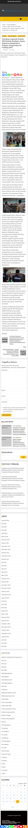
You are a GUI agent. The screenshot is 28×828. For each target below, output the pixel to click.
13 (14, 795)
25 (7, 801)
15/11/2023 (11, 50)
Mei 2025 (4, 569)
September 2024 (6, 594)
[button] (1, 19)
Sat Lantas (4, 735)
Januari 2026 (5, 543)
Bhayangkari (5, 676)
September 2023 (6, 633)
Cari (23, 457)
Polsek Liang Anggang (7, 718)
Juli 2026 (3, 523)
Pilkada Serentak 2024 (7, 696)
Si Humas (4, 760)
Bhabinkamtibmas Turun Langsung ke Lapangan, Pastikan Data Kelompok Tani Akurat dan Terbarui (13, 495)
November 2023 (6, 627)
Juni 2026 (4, 527)
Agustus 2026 (5, 520)
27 (14, 801)
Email (3, 396)
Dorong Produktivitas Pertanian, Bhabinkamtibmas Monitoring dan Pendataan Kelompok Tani (11, 486)
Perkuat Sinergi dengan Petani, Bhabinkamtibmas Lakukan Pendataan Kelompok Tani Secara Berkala (12, 503)
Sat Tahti (4, 747)
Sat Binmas (4, 728)
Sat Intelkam (5, 731)
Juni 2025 (4, 565)
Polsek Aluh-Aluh (6, 705)
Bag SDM (4, 670)
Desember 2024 (5, 585)
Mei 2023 (4, 646)
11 (7, 795)
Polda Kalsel (4, 699)
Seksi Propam (5, 751)
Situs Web (4, 402)
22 (21, 798)
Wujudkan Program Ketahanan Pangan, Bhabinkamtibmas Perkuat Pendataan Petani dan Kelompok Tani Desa (19, 432)
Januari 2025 (5, 582)
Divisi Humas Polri (6, 680)
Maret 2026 (4, 536)
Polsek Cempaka (6, 715)
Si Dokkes (4, 757)
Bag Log (3, 660)
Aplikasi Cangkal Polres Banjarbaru (11, 657)
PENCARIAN (6, 452)
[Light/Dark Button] (20, 19)
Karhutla (4, 686)
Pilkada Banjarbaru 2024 (8, 693)
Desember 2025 (5, 546)
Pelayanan (4, 689)
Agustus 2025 (5, 559)
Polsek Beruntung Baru (8, 712)
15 (21, 795)
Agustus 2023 (5, 636)
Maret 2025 (4, 575)
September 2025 (6, 556)
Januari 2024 (5, 620)
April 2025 (4, 572)
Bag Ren (3, 667)
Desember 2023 (5, 624)
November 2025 (6, 549)
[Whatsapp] (9, 75)
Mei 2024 (4, 607)
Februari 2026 (5, 540)
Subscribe (26, 19)
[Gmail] (12, 75)
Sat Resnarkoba (5, 741)
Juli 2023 (3, 640)
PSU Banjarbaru (6, 725)
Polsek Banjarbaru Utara (8, 709)
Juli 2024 (3, 601)
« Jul (13, 807)
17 (3, 798)
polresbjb (5, 50)
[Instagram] (18, 75)
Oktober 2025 (5, 553)
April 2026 (4, 533)
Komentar (4, 370)
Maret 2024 (4, 614)
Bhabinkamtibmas (6, 673)
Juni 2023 (4, 643)
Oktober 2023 (5, 630)
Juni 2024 (4, 604)
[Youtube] (15, 75)
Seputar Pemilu (21, 36)
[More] (21, 75)
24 (3, 801)
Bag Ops (4, 36)
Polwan (3, 722)
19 (10, 798)
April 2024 (4, 611)
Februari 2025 (5, 578)
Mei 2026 (4, 530)
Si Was (3, 773)
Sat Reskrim (4, 738)
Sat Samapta (5, 744)
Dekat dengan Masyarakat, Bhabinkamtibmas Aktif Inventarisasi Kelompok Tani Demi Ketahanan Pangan (19, 443)
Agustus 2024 (5, 598)
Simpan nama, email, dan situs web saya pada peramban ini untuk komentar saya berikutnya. (14, 409)
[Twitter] (6, 75)
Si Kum (3, 767)
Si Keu (3, 764)
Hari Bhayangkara (6, 683)
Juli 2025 (3, 562)
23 (24, 798)
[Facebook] (3, 75)
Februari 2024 (5, 617)
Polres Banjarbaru (12, 36)
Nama (3, 390)
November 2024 (6, 588)
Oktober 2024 (5, 591)
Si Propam (4, 770)
